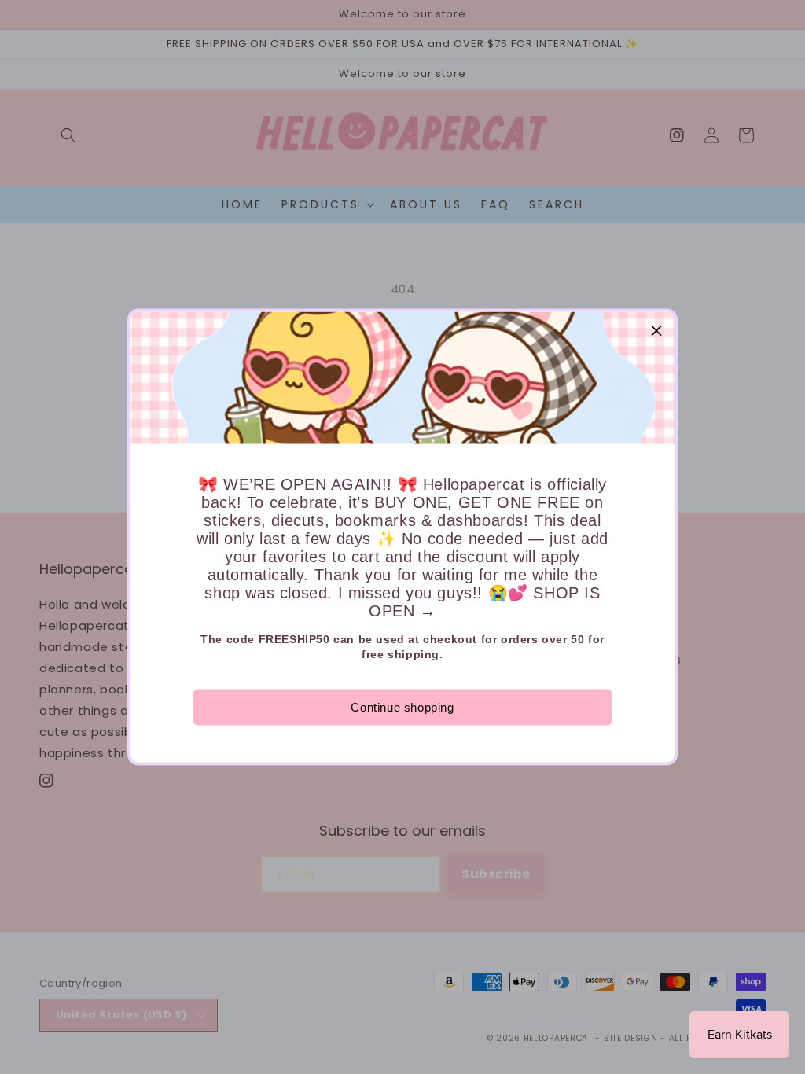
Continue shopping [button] (402, 707)
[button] (656, 330)
